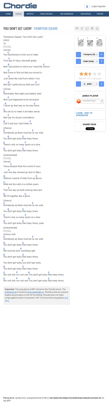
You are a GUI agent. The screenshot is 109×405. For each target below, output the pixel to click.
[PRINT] (92, 28)
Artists (30, 14)
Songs (18, 14)
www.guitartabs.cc (35, 292)
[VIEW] (76, 28)
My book (66, 14)
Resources (86, 14)
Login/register (98, 6)
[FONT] (81, 28)
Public (46, 14)
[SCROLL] (87, 28)
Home (8, 14)
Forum (100, 14)
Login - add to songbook (84, 114)
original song (10, 292)
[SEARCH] (97, 28)
